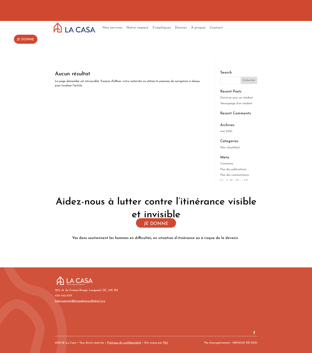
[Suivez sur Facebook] (254, 332)
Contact (216, 27)
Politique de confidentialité (124, 343)
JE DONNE (25, 39)
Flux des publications (233, 169)
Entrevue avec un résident (236, 97)
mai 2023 (226, 131)
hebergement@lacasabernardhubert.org (80, 301)
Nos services (112, 27)
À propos (198, 27)
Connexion (226, 163)
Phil (165, 343)
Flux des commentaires (234, 175)
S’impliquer (161, 27)
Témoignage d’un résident (236, 103)
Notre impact (137, 27)
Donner (181, 27)
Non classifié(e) (230, 147)
